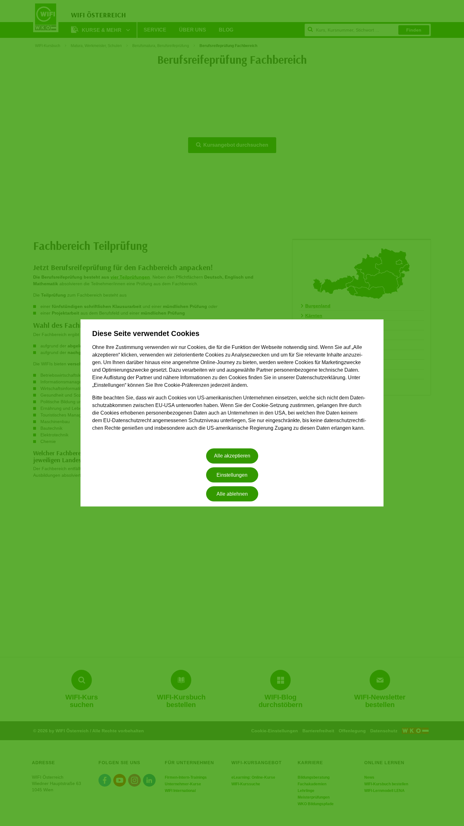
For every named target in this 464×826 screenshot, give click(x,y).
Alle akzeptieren (232, 456)
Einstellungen (232, 475)
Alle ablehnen (232, 494)
